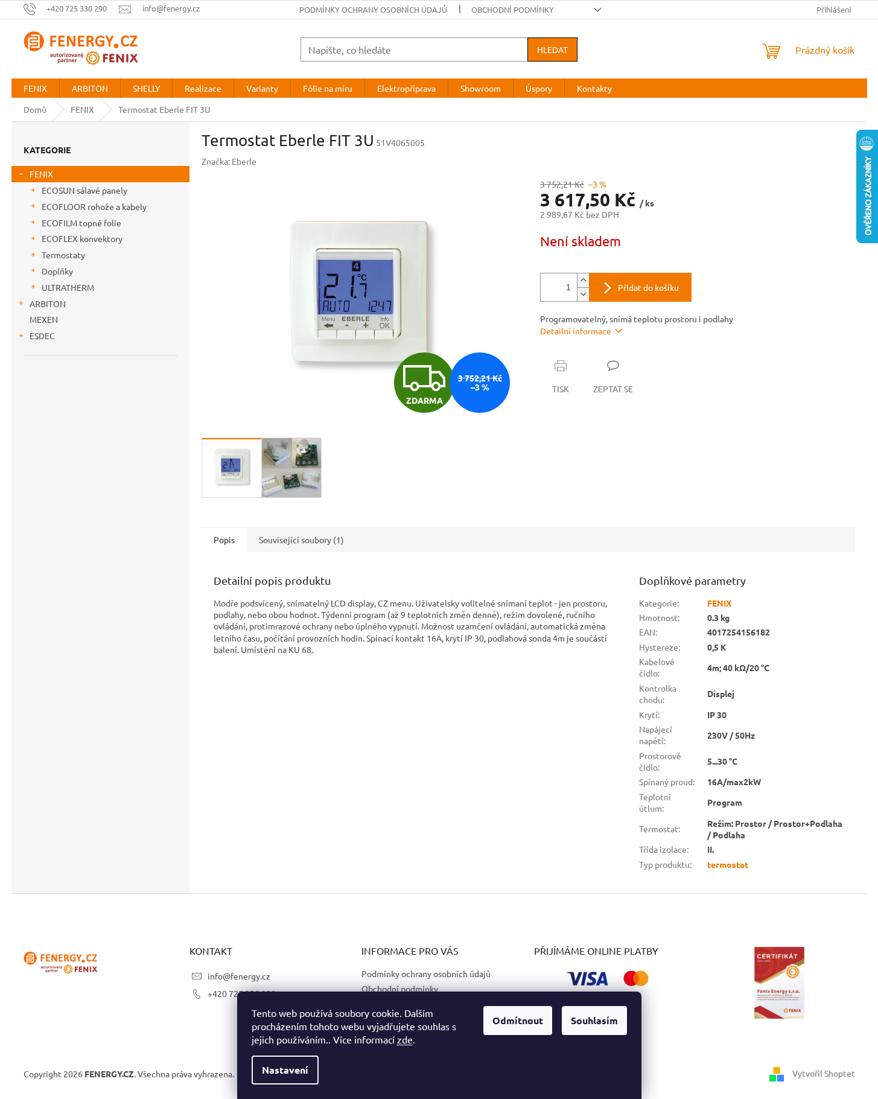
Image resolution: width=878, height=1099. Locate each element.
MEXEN (44, 319)
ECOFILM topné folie (81, 222)
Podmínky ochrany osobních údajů (373, 9)
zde (405, 1039)
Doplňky (57, 271)
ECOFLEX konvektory (82, 238)
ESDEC (42, 335)
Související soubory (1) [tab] (301, 539)
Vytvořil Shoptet (823, 1073)
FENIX (41, 173)
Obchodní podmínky (512, 9)
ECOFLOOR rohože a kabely (94, 206)
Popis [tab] (224, 539)
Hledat (552, 49)
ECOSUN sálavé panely (84, 190)
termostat (727, 864)
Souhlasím (594, 1020)
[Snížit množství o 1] (583, 294)
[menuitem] (35, 88)
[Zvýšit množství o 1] (583, 280)
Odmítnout (517, 1020)
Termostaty (63, 254)
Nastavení (285, 1069)
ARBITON (48, 303)
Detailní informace (575, 330)
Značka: (229, 161)
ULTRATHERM (68, 287)
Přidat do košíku (648, 287)
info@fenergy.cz (239, 975)
